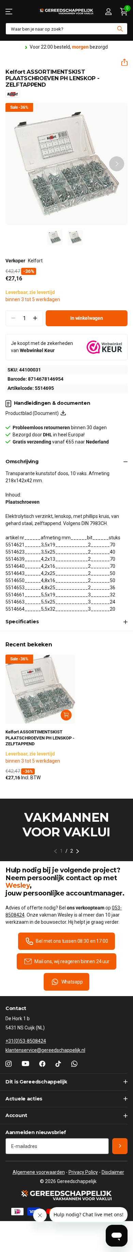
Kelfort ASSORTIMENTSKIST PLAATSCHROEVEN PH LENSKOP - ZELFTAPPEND (39, 737)
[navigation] (54, 237)
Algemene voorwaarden (39, 1172)
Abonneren (120, 1146)
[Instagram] (8, 1064)
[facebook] (42, 1064)
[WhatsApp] (74, 1064)
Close (66, 1082)
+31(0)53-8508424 (25, 1041)
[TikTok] (58, 1064)
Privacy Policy (83, 1172)
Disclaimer (113, 1172)
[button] (122, 62)
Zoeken (120, 29)
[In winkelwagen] (66, 715)
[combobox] (66, 29)
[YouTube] (25, 1063)
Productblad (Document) (33, 413)
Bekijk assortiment (9, 11)
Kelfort (35, 260)
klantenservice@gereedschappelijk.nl (45, 1050)
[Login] (108, 11)
